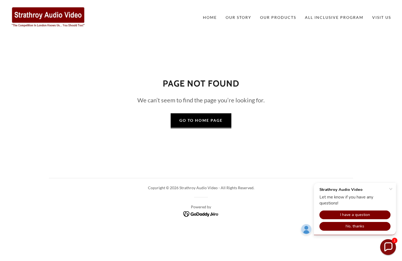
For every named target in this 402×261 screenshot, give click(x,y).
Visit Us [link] (381, 17)
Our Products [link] (278, 17)
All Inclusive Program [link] (334, 17)
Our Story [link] (238, 17)
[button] (388, 247)
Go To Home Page (200, 120)
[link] (48, 16)
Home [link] (210, 17)
